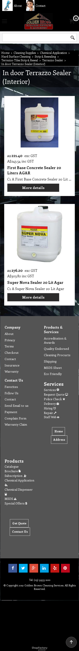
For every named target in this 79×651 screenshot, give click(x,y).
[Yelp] (54, 568)
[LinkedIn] (44, 568)
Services (50, 390)
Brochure (12, 471)
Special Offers (15, 503)
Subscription (14, 476)
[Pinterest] (65, 568)
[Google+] (33, 568)
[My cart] (71, 21)
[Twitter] (23, 568)
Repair (49, 413)
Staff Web (50, 417)
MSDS (9, 499)
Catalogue (12, 466)
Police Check (53, 399)
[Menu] (4, 21)
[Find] (73, 38)
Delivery (50, 404)
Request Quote (54, 394)
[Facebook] (12, 568)
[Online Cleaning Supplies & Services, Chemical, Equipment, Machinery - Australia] (38, 21)
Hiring (48, 408)
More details (33, 187)
